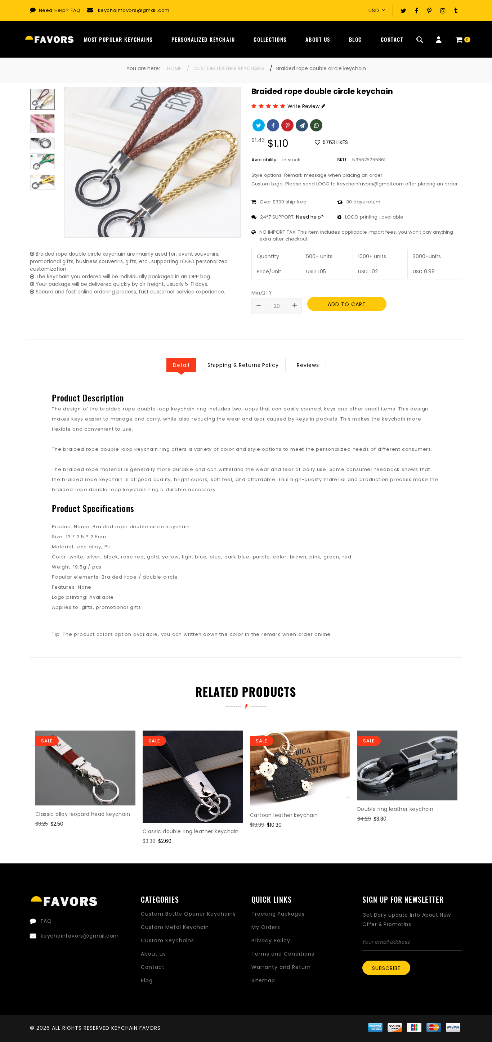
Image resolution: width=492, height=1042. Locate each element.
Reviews (308, 365)
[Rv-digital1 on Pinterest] (429, 10)
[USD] (379, 10)
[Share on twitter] (257, 124)
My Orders (265, 927)
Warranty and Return (281, 967)
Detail (181, 365)
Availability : (265, 159)
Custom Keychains (167, 940)
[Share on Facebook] (272, 124)
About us (153, 953)
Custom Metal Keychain (175, 927)
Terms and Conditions (282, 953)
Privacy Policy (270, 940)
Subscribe (386, 968)
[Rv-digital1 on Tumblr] (456, 10)
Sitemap (263, 980)
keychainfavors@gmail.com (134, 10)
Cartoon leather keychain (284, 815)
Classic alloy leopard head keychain (82, 814)
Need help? (310, 217)
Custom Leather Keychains (228, 68)
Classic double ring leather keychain (190, 831)
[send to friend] (301, 124)
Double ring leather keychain (395, 809)
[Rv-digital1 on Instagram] (443, 10)
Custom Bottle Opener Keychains (188, 913)
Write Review (304, 106)
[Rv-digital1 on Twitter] (403, 10)
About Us (317, 39)
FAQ (76, 10)
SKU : (343, 159)
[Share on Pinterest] (286, 124)
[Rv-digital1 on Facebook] (417, 10)
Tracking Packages (278, 913)
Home (174, 68)
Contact (392, 39)
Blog (355, 39)
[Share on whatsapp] (315, 124)
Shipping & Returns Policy (243, 365)
